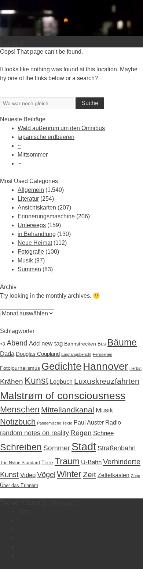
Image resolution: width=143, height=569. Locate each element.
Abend (17, 343)
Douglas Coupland (38, 354)
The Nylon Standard (20, 462)
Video (28, 475)
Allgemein (31, 190)
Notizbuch (18, 421)
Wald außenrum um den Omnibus (61, 128)
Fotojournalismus (20, 368)
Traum (67, 461)
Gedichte (61, 366)
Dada (7, 353)
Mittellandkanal (67, 409)
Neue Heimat (35, 243)
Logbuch (61, 382)
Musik (25, 260)
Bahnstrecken (80, 344)
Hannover (105, 366)
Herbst (135, 368)
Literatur (28, 199)
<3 (2, 344)
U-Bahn (91, 462)
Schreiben (21, 447)
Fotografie (31, 251)
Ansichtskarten (37, 207)
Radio (113, 422)
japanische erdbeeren (46, 137)
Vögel (46, 474)
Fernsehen (102, 354)
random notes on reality (34, 433)
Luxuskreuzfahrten (106, 381)
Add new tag (46, 343)
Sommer (56, 448)
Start (24, 511)
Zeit (89, 474)
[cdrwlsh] (11, 43)
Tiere (47, 462)
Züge (135, 475)
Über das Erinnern (19, 485)
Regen (81, 433)
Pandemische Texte (54, 423)
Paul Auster (89, 422)
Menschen (20, 409)
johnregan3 (64, 503)
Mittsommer (33, 154)
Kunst (36, 380)
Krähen (11, 381)
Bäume (122, 342)
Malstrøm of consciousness (62, 395)
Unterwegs (32, 225)
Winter (69, 474)
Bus (102, 344)
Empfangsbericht (76, 354)
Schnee (103, 433)
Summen (29, 269)
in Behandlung (37, 234)
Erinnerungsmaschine (46, 216)
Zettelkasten (113, 475)
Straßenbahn (117, 448)
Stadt (84, 446)
